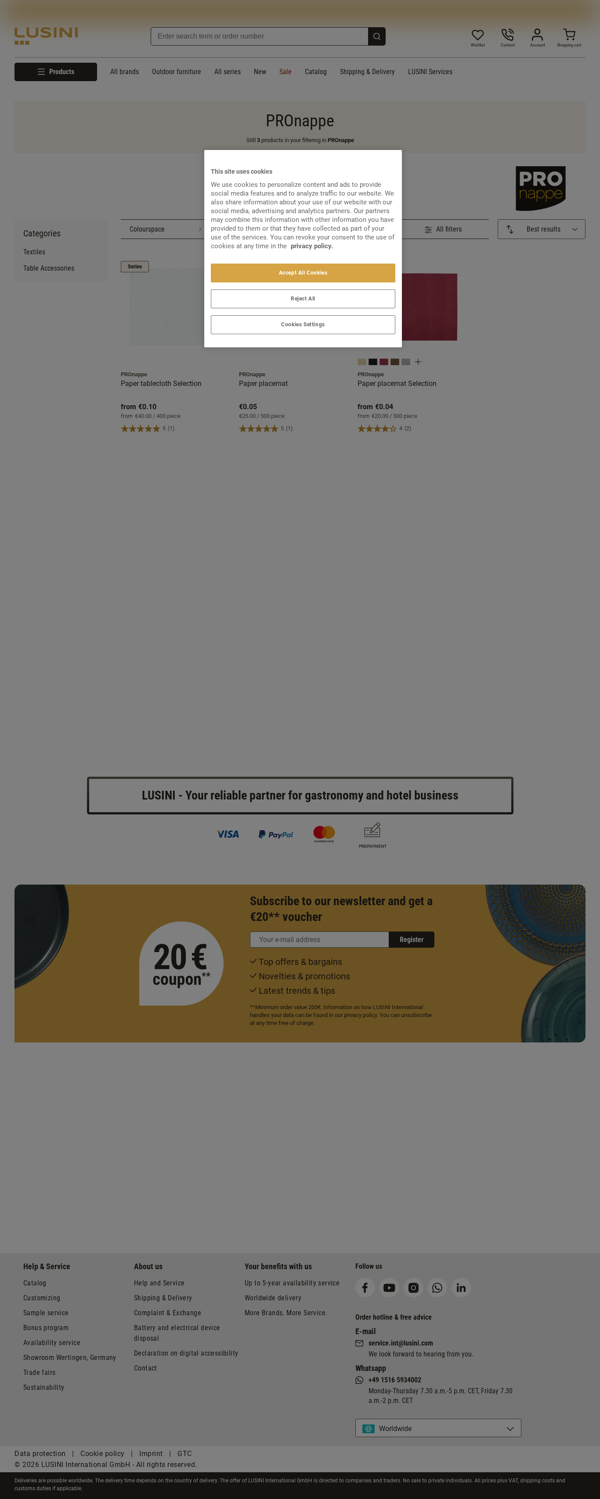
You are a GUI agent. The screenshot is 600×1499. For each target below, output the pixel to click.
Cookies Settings (303, 324)
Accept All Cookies (303, 273)
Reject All (303, 299)
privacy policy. (312, 246)
